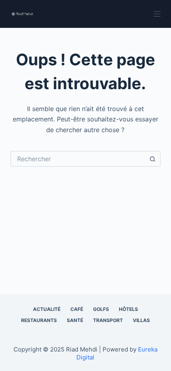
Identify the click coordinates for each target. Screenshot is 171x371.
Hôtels (128, 309)
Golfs (101, 309)
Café (76, 309)
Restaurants (39, 320)
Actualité (46, 309)
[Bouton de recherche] (153, 159)
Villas (141, 320)
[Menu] (157, 14)
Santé (75, 320)
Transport (108, 320)
